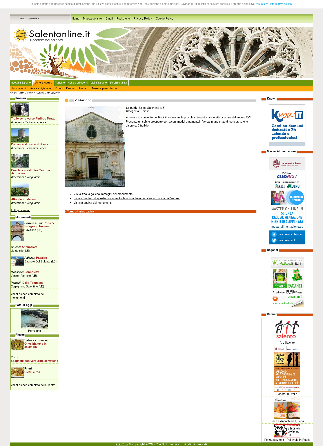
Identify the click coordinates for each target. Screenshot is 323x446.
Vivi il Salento (99, 82)
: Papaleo (35, 257)
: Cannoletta (25, 272)
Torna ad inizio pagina (80, 211)
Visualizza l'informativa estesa (274, 3)
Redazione (123, 18)
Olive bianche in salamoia (35, 345)
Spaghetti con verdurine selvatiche (34, 360)
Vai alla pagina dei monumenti (93, 202)
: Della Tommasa (27, 282)
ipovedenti (34, 18)
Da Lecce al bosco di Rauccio (31, 144)
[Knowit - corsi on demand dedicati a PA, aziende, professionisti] (287, 145)
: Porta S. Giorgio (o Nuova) (39, 225)
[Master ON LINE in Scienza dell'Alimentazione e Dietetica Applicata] (287, 243)
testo (22, 18)
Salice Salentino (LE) (151, 107)
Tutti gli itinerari (20, 210)
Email (109, 18)
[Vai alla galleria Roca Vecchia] (34, 327)
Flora (58, 88)
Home (75, 18)
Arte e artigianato (40, 88)
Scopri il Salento (21, 82)
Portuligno (34, 330)
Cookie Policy (164, 18)
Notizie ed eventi (78, 82)
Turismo (60, 82)
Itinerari (82, 88)
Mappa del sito (92, 18)
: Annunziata (24, 247)
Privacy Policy (143, 18)
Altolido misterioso (24, 199)
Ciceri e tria (32, 372)
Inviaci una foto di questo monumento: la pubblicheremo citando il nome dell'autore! (127, 198)
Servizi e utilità (118, 82)
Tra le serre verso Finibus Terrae (33, 118)
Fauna (70, 88)
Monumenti (19, 88)
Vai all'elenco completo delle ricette (33, 385)
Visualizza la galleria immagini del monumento (103, 194)
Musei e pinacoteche (104, 88)
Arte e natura (35, 93)
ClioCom (122, 444)
